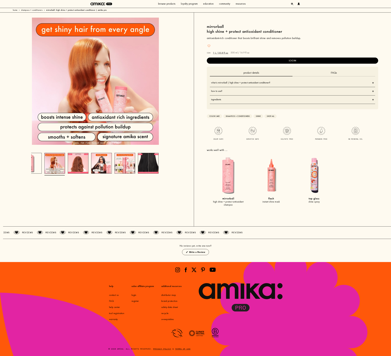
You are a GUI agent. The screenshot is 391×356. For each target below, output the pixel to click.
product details (251, 73)
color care (214, 116)
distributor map (168, 295)
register (135, 301)
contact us (114, 295)
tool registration (116, 313)
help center (114, 307)
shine (258, 116)
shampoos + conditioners (32, 10)
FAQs (334, 73)
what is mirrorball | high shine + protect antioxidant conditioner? (292, 83)
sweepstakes (167, 319)
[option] (95, 81)
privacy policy (162, 349)
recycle (164, 313)
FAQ (111, 301)
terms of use (183, 349)
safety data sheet (169, 307)
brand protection (169, 301)
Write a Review (198, 253)
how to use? (292, 91)
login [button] (292, 60)
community (224, 4)
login (134, 295)
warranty (113, 319)
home (15, 10)
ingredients (292, 99)
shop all (270, 116)
